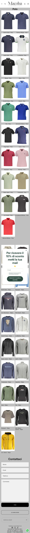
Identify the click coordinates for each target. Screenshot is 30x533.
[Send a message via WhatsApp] (27, 530)
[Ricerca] (5, 4)
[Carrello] (28, 4)
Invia (15, 504)
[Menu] (2, 4)
